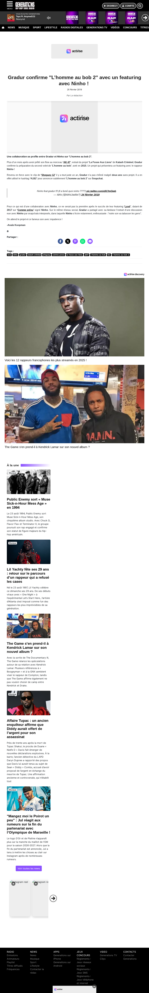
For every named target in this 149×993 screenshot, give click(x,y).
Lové (127, 206)
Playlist (11, 962)
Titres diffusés (15, 965)
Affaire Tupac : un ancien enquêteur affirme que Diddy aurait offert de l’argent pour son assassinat (27, 729)
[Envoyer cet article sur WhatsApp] (82, 242)
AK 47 (66, 162)
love (9, 255)
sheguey (46, 255)
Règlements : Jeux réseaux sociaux (84, 962)
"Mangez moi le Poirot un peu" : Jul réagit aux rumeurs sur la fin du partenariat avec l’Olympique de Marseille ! (28, 824)
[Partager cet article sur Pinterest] (74, 242)
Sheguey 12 (48, 175)
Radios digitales (72, 27)
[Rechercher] (140, 6)
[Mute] (49, 18)
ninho (15, 255)
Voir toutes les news (29, 868)
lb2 (109, 255)
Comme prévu (25, 210)
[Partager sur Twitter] (67, 242)
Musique (23, 27)
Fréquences (13, 969)
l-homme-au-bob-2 (120, 255)
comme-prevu (58, 255)
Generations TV (96, 27)
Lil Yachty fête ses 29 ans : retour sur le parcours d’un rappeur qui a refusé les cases (28, 575)
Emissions (12, 955)
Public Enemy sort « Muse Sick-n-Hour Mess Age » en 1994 (28, 503)
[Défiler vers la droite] (53, 898)
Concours (130, 27)
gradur (23, 255)
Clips (102, 958)
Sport (37, 27)
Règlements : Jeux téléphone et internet (85, 980)
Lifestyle (51, 27)
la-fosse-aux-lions (74, 255)
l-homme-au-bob (98, 255)
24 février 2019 (90, 194)
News (11, 27)
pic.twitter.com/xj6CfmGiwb (101, 191)
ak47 (87, 255)
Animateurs (13, 958)
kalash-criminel (34, 255)
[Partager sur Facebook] (59, 242)
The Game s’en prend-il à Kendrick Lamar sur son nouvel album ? (28, 648)
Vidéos (115, 27)
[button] (20, 898)
